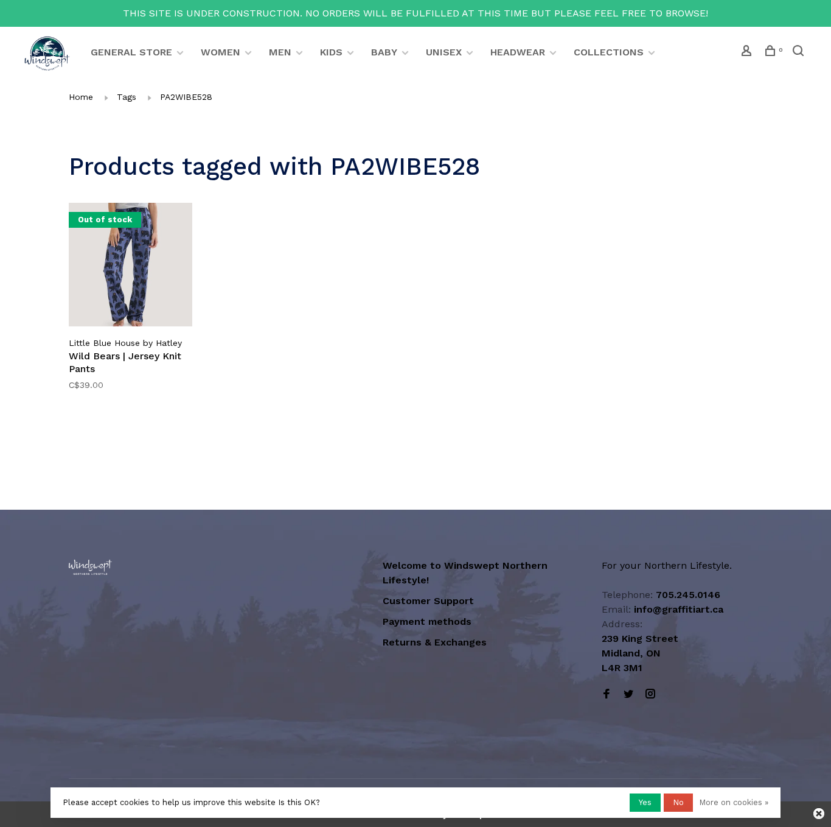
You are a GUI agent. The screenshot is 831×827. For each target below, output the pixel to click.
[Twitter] (628, 694)
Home (81, 97)
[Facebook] (606, 694)
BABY (384, 52)
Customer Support (428, 601)
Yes (645, 802)
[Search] (800, 52)
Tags (126, 97)
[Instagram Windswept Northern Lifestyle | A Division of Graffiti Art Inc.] (650, 694)
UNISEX (444, 52)
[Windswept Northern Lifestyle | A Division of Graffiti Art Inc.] (90, 567)
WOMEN (220, 52)
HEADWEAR (517, 52)
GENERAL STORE (131, 52)
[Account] (748, 52)
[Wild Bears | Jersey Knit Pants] (130, 267)
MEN (280, 52)
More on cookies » (733, 802)
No (678, 802)
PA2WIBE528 (186, 97)
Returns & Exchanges (435, 642)
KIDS (331, 52)
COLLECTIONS (609, 52)
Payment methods (427, 621)
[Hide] (819, 813)
